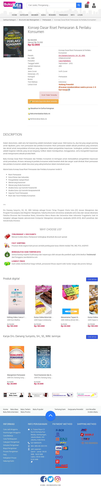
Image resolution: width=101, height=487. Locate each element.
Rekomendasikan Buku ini (40, 113)
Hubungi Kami (8, 461)
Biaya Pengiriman (10, 448)
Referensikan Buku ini (38, 119)
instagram (57, 479)
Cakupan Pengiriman (11, 442)
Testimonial (91, 254)
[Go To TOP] (50, 416)
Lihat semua (92, 279)
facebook (43, 479)
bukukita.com (55, 485)
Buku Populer (38, 409)
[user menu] (94, 5)
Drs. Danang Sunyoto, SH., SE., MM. (72, 55)
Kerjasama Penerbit (75, 409)
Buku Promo (25, 412)
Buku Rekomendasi (10, 412)
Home (5, 409)
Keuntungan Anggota (11, 432)
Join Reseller (91, 409)
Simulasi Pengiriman (11, 445)
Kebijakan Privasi (9, 457)
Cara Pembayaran (10, 438)
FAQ (5, 454)
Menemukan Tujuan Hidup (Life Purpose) (76, 317)
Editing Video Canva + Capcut (18, 317)
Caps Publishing (65, 60)
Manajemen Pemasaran (16, 375)
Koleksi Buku (93, 412)
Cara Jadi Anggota (10, 429)
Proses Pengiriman (10, 451)
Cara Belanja (8, 435)
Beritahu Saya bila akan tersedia (44, 101)
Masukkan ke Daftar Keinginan (42, 108)
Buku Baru (14, 409)
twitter (50, 479)
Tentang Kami (60, 409)
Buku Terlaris (25, 409)
